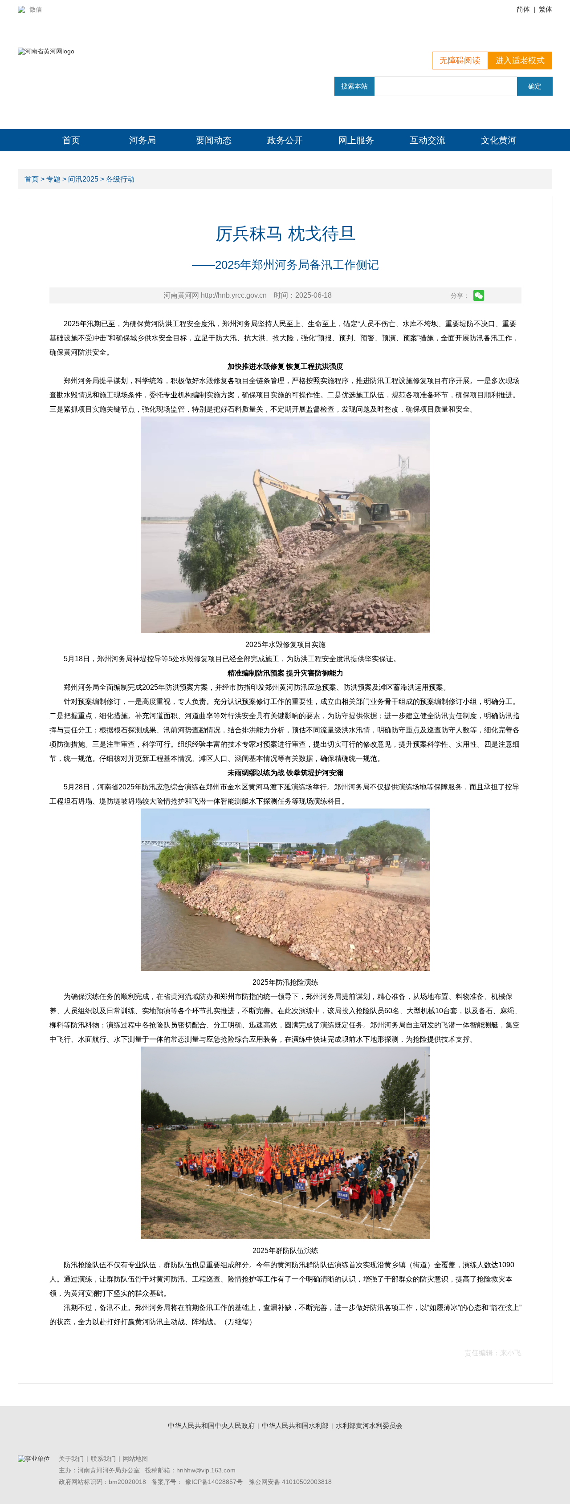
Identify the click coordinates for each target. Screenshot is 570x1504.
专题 (53, 179)
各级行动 (120, 179)
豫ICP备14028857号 (214, 1481)
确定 (535, 86)
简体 (523, 9)
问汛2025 (83, 179)
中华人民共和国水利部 (295, 1425)
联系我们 (103, 1458)
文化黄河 (499, 140)
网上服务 (356, 140)
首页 (71, 140)
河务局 (142, 140)
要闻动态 (214, 140)
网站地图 (135, 1458)
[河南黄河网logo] (46, 51)
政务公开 (285, 140)
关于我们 (71, 1458)
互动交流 (427, 140)
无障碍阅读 (460, 60)
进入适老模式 (520, 60)
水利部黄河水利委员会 (369, 1425)
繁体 (545, 9)
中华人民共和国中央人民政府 (211, 1425)
